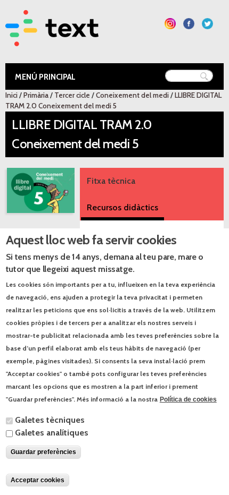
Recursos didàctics (122, 207)
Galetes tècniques (50, 420)
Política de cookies (188, 399)
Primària (35, 95)
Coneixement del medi (132, 95)
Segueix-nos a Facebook (188, 23)
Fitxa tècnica (111, 181)
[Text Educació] (52, 40)
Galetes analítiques (51, 433)
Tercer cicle (72, 95)
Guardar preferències (43, 452)
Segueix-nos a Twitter (207, 23)
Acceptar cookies (37, 480)
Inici (11, 95)
